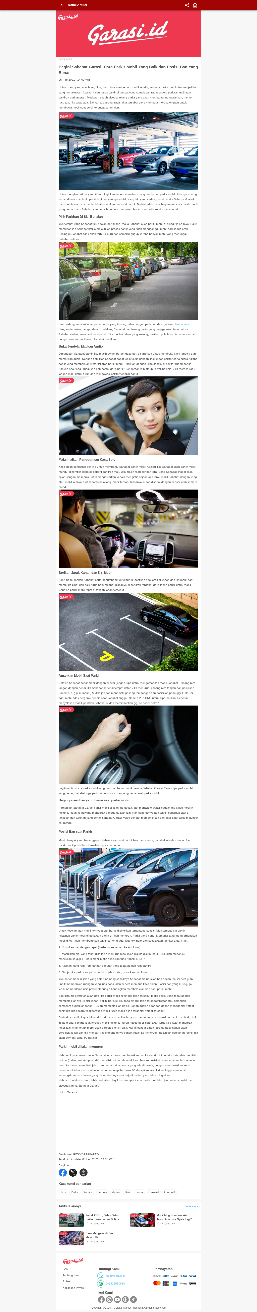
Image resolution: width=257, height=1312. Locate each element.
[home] (195, 5)
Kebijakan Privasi (73, 1287)
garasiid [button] (153, 1192)
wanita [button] (88, 1192)
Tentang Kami (71, 1275)
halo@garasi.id (115, 1275)
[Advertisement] (129, 1124)
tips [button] (63, 1192)
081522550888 (115, 1283)
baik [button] (127, 1192)
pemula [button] (102, 1192)
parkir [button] (74, 1192)
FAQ (65, 1268)
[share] (187, 5)
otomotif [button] (169, 1192)
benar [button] (139, 1192)
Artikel (66, 1281)
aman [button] (116, 1192)
